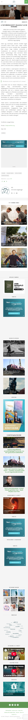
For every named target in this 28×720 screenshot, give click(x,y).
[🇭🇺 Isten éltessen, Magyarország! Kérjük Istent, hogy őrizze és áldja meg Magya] (6, 592)
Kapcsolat (20, 710)
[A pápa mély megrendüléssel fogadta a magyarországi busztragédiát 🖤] (6, 600)
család (3, 173)
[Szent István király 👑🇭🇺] (14, 592)
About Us (22, 712)
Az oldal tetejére (21, 718)
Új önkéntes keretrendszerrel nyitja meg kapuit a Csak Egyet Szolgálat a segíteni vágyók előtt (14, 223)
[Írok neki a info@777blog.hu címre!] (16, 193)
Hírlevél (17, 712)
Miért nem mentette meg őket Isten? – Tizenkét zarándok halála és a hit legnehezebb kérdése (12, 372)
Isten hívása (18, 173)
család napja (10, 173)
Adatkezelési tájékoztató (9, 712)
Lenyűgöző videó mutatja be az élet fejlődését (12, 511)
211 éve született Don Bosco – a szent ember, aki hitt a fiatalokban (14, 266)
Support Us (14, 714)
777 (5, 22)
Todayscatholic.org (10, 125)
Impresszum (14, 710)
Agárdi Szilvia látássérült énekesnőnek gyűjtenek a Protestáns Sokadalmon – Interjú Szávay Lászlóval (14, 244)
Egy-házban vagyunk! (8, 694)
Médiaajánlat (8, 710)
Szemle (3, 133)
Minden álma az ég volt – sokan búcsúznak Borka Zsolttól (13, 354)
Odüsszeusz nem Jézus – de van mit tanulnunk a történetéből (12, 391)
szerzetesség (5, 175)
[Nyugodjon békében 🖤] (14, 600)
